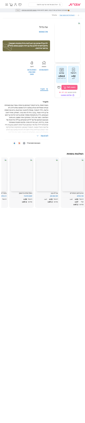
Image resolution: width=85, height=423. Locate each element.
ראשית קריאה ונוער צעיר (67, 15)
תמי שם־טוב (54, 196)
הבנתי (18, 10)
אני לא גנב (54, 193)
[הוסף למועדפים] (59, 87)
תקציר (42, 89)
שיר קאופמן (43, 32)
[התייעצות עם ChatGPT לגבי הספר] (24, 143)
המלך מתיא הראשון (25, 193)
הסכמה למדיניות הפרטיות (29, 10)
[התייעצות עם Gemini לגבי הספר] (14, 143)
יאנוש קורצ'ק (28, 196)
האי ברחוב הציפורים (77, 193)
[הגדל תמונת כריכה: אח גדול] (67, 42)
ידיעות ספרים (43, 70)
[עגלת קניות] (11, 4)
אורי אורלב (80, 196)
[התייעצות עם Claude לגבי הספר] (19, 143)
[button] (6, 4)
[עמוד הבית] (78, 15)
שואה (32, 74)
